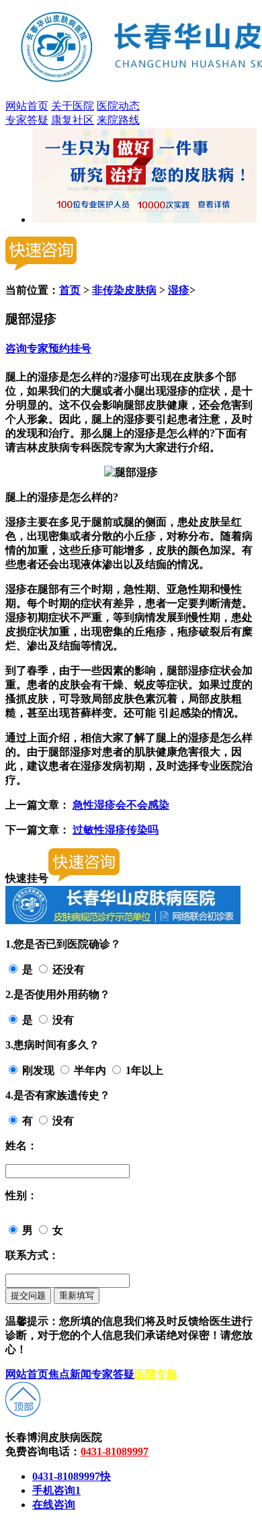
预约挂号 (69, 348)
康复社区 (72, 120)
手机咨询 (56, 1490)
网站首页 (26, 106)
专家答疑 (26, 120)
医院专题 (155, 1374)
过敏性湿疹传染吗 (116, 829)
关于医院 (72, 106)
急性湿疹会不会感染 (121, 805)
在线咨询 (53, 1504)
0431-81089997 (114, 1451)
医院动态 (118, 106)
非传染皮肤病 (124, 290)
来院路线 (118, 120)
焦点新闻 (69, 1374)
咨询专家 (26, 348)
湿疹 (178, 290)
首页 (70, 290)
